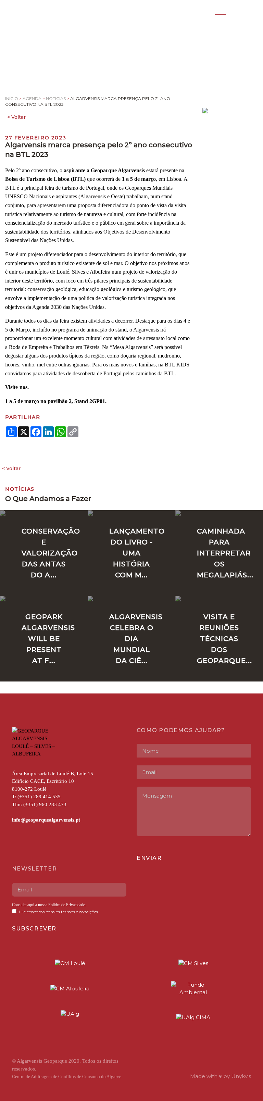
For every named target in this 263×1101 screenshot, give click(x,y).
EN (235, 11)
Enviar (149, 858)
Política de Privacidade (66, 904)
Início (11, 98)
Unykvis (241, 1076)
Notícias (56, 98)
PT (220, 11)
